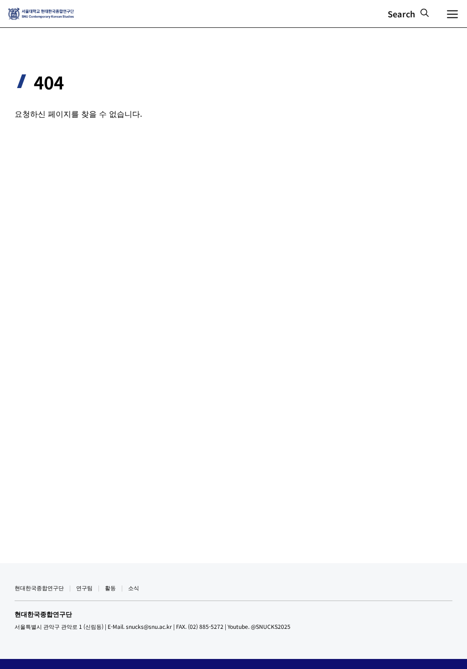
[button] (408, 13)
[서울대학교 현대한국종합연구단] (41, 13)
